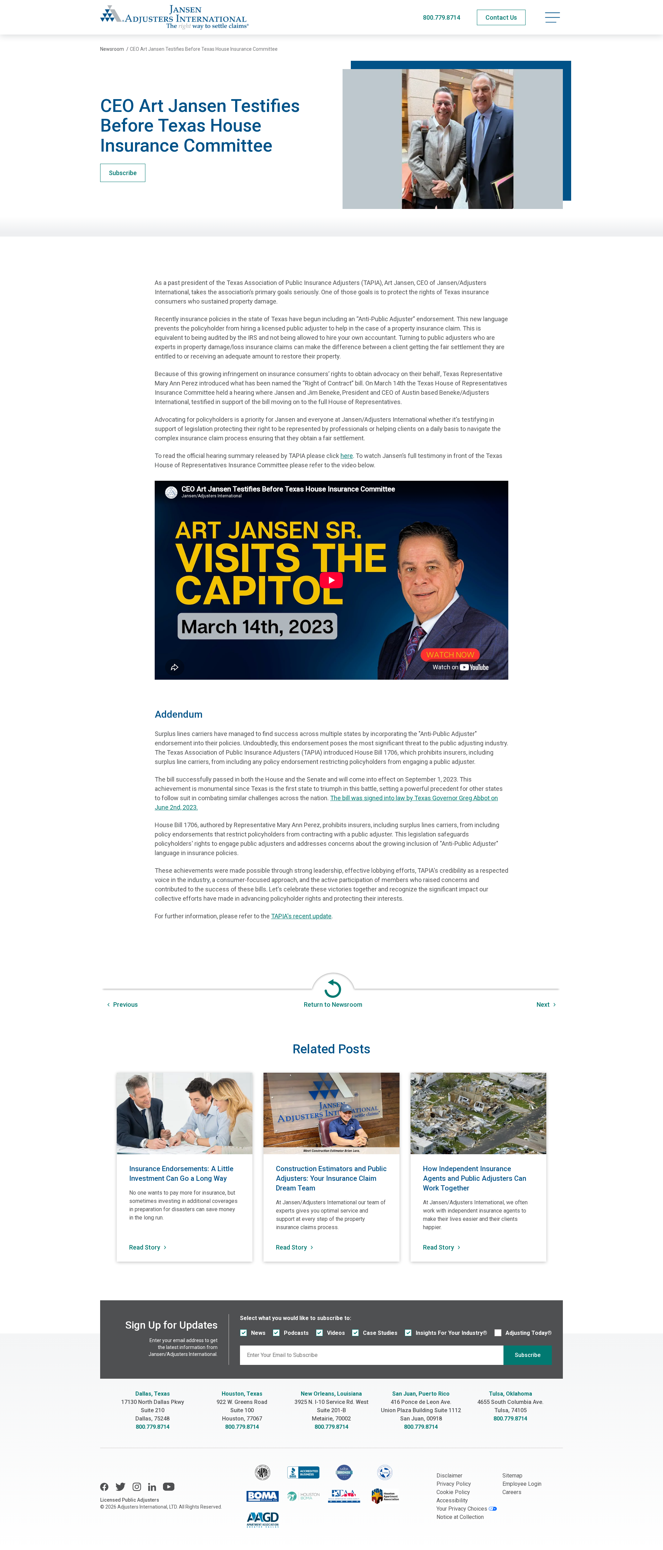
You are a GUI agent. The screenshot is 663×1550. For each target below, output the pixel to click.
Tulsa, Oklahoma (510, 1393)
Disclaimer (449, 1475)
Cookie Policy (453, 1492)
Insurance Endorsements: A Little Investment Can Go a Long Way (181, 1174)
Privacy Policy (453, 1484)
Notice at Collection (460, 1517)
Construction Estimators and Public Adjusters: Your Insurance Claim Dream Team (331, 1178)
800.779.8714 (441, 17)
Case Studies (380, 1333)
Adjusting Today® (529, 1333)
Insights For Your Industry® (451, 1333)
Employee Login (521, 1484)
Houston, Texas (242, 1393)
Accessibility (452, 1500)
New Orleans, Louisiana (331, 1393)
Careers (511, 1492)
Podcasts (296, 1333)
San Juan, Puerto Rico (421, 1393)
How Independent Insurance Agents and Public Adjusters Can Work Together (474, 1178)
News (258, 1333)
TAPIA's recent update (301, 916)
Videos (336, 1333)
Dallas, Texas (152, 1393)
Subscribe (123, 172)
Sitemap (512, 1475)
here (346, 455)
